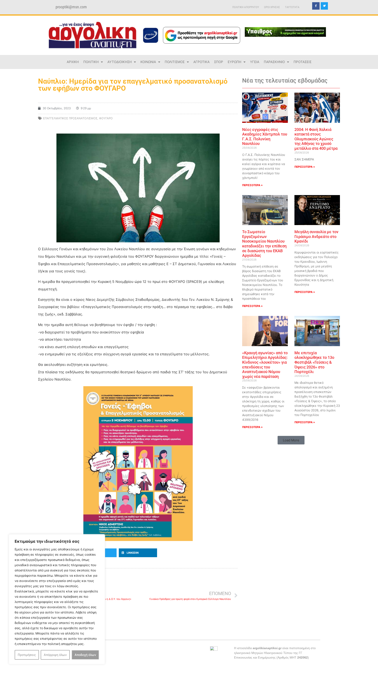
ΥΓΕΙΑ (254, 62)
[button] (138, 552)
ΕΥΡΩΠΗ (234, 62)
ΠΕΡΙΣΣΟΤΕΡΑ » (252, 185)
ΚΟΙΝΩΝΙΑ (148, 62)
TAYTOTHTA (292, 7)
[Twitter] (324, 6)
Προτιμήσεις (27, 655)
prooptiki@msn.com (71, 7)
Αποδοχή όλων (85, 655)
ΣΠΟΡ (218, 62)
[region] (57, 599)
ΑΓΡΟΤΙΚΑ (201, 62)
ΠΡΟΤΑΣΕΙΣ (303, 62)
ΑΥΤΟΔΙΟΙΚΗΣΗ (119, 62)
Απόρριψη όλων (55, 655)
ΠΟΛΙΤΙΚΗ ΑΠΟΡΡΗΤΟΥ (245, 7)
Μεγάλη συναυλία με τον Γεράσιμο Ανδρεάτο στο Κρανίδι (316, 236)
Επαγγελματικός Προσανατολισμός (70, 118)
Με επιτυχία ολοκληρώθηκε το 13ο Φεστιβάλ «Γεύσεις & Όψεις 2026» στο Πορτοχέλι (314, 362)
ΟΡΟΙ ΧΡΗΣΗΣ (272, 7)
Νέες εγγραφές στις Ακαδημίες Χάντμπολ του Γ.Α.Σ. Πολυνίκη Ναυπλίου (264, 136)
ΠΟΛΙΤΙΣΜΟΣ (175, 62)
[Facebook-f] (316, 6)
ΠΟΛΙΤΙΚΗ (91, 62)
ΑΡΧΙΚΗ (73, 62)
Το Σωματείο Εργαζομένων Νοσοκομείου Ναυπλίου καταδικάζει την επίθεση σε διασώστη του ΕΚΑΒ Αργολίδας (264, 243)
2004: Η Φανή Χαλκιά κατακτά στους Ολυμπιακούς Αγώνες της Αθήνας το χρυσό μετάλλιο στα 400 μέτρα (316, 139)
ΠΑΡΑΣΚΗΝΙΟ (274, 62)
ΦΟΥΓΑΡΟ (106, 118)
